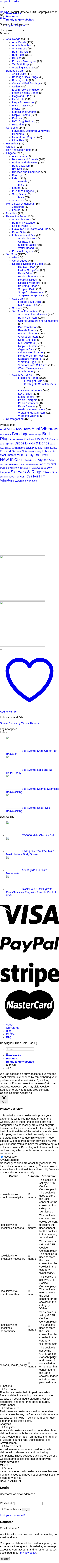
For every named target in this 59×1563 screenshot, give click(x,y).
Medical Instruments (24, 111)
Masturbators (26, 396)
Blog (8, 1030)
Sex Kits (17, 308)
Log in (26, 1509)
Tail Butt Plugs (20, 64)
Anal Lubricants (21, 219)
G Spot (31, 451)
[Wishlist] (1, 649)
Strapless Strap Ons (30, 295)
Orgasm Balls (26, 349)
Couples (41, 439)
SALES (2, 468)
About (9, 1024)
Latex (15, 178)
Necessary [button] (6, 1153)
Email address (9, 1528)
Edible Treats (20, 225)
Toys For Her (16, 476)
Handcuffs (18, 99)
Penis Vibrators (27, 276)
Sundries (4, 477)
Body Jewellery (21, 165)
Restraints (18, 124)
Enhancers (18, 447)
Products (12, 16)
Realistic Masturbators (31, 409)
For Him (53, 448)
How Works (13, 1055)
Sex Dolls (18, 298)
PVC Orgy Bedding (23, 121)
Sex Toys (11, 254)
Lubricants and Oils (23, 235)
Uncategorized (15, 418)
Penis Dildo (25, 273)
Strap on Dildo (26, 289)
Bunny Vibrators (28, 317)
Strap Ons (50, 472)
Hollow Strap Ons (28, 270)
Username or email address (17, 1494)
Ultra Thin (18, 140)
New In (7, 459)
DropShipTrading (10, 1)
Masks (16, 108)
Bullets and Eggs (35, 435)
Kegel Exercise (27, 339)
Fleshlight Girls (33, 380)
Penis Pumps (30, 460)
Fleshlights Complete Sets (40, 384)
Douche (16, 58)
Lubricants (49, 451)
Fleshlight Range (28, 377)
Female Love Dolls (29, 301)
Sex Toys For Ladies (24, 311)
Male (21, 184)
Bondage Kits (20, 80)
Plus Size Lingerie (23, 191)
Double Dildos (26, 267)
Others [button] (4, 1465)
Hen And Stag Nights (18, 149)
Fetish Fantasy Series (25, 92)
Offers (19, 460)
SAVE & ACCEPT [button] (10, 1480)
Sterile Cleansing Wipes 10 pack (19, 723)
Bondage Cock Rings (25, 77)
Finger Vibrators (28, 333)
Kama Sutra (19, 232)
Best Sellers (5, 434)
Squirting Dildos (27, 286)
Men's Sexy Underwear (20, 203)
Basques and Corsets (25, 159)
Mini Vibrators (26, 343)
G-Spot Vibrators (28, 336)
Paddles (17, 118)
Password (7, 1503)
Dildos (19, 443)
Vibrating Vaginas (28, 415)
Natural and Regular (24, 137)
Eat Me (52, 444)
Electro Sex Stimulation (26, 89)
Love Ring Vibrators (30, 390)
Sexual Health (14, 467)
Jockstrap (18, 206)
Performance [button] (8, 1405)
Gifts (24, 451)
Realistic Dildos (27, 279)
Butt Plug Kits (20, 51)
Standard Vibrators (29, 358)
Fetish (46, 448)
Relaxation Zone (16, 216)
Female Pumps (27, 330)
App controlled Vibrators (32, 314)
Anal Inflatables (21, 45)
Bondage (20, 434)
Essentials (12, 143)
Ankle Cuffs (19, 73)
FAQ (8, 1037)
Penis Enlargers (27, 399)
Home (3, 12)
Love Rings (25, 393)
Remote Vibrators (31, 465)
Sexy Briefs (19, 194)
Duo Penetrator (27, 327)
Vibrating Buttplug (23, 67)
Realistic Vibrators (29, 282)
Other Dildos (19, 260)
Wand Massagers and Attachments (31, 370)
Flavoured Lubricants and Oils (30, 229)
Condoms (12, 127)
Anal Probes (19, 48)
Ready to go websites (20, 19)
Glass (15, 257)
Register (4, 1559)
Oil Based (24, 241)
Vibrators (7, 480)
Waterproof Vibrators (26, 480)
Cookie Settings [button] (9, 1092)
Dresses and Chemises (26, 172)
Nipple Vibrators (28, 346)
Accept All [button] (26, 1092)
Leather (16, 187)
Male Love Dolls (28, 305)
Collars (16, 86)
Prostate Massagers (24, 61)
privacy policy (28, 1552)
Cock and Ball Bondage (26, 83)
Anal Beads (19, 42)
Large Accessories (23, 102)
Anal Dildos (7, 429)
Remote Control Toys (31, 355)
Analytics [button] (5, 1424)
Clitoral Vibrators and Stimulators (38, 320)
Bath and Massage (23, 222)
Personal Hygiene (23, 251)
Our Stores (12, 1027)
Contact (10, 1034)
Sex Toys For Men (23, 374)
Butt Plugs (18, 54)
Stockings (18, 200)
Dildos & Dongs (37, 443)
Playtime (42, 459)
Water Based (26, 248)
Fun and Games (10, 451)
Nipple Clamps (21, 115)
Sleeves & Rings (26, 471)
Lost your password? (12, 1515)
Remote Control (16, 464)
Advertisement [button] (8, 1442)
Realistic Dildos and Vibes (28, 263)
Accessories (19, 156)
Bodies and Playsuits (24, 162)
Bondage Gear (15, 70)
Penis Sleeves (26, 406)
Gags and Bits (20, 96)
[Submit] (7, 1053)
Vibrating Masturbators (32, 412)
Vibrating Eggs (27, 361)
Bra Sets (17, 168)
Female (22, 181)
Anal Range (13, 39)
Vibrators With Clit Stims (33, 365)
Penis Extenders (28, 403)
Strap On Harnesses (30, 292)
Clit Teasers (17, 439)
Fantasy (17, 175)
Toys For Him (35, 476)
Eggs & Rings (5, 448)
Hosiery (37, 451)
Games (10, 146)
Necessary (10, 1156)
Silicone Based (27, 244)
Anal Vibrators (44, 429)
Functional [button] (6, 1386)
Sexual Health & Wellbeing (34, 468)
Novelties (11, 213)
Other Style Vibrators (30, 352)
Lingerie (11, 153)
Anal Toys (23, 429)
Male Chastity (20, 105)
